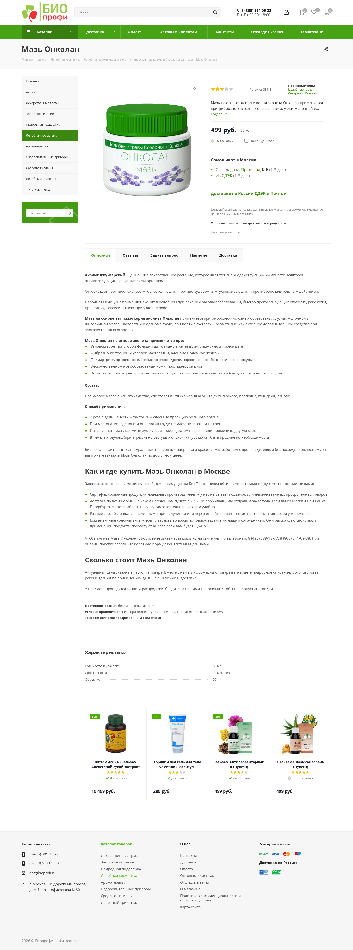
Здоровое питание (117, 862)
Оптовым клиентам (197, 875)
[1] (213, 89)
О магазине (190, 889)
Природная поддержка (121, 868)
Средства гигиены (117, 895)
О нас (185, 843)
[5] (231, 89)
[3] (222, 89)
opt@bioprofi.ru (42, 872)
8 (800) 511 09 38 (256, 10)
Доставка (188, 862)
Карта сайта (190, 906)
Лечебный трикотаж (119, 902)
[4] (227, 89)
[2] (217, 89)
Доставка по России (233, 193)
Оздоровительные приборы (126, 889)
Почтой (278, 193)
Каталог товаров (116, 843)
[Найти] (215, 12)
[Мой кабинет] (286, 12)
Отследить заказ (194, 882)
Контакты (188, 855)
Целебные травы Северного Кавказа (302, 91)
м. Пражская (248, 169)
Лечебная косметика (119, 875)
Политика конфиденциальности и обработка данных (210, 897)
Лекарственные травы (120, 855)
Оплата (186, 868)
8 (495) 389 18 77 (44, 853)
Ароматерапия (113, 882)
